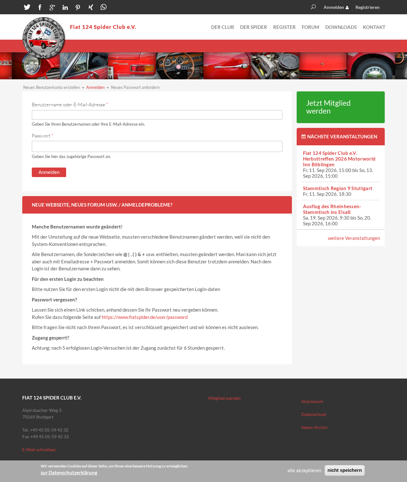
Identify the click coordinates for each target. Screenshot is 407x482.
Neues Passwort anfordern (135, 87)
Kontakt (374, 27)
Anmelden (334, 7)
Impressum (312, 401)
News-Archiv (314, 427)
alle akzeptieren (304, 470)
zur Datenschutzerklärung (69, 473)
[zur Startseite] (44, 38)
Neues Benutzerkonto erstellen (51, 87)
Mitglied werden (224, 398)
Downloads (341, 27)
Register (284, 27)
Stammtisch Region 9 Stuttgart (338, 188)
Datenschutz (313, 414)
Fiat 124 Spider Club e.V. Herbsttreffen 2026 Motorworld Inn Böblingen (339, 158)
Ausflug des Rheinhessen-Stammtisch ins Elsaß (332, 209)
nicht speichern (345, 470)
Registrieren (367, 7)
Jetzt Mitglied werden (328, 107)
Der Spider (253, 27)
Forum (310, 27)
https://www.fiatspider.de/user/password (145, 317)
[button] (27, 8)
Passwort (42, 136)
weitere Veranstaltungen (354, 238)
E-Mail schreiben (39, 449)
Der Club (222, 27)
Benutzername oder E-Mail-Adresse (70, 105)
